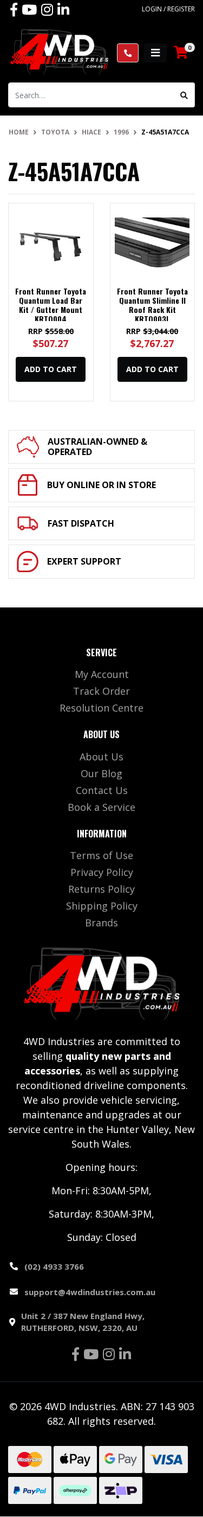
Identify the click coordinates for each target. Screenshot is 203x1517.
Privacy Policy (101, 872)
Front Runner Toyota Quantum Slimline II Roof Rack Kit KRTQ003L (152, 304)
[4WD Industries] (59, 51)
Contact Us (102, 790)
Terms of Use (101, 855)
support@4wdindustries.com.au (89, 1291)
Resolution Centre (101, 707)
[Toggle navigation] (155, 52)
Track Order (101, 690)
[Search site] (184, 94)
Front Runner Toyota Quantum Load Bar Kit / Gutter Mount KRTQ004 (50, 304)
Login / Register (168, 9)
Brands (101, 922)
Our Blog (101, 773)
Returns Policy (101, 888)
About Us (101, 756)
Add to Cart (50, 369)
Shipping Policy (101, 905)
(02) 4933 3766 (54, 1266)
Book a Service (101, 807)
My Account (102, 674)
